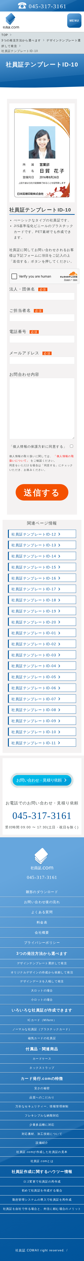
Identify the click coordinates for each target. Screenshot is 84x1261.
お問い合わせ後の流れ (42, 902)
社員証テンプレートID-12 (33, 534)
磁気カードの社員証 (42, 1038)
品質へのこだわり (41, 1097)
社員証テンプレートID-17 (33, 589)
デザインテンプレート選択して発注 (42, 963)
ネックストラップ (41, 1067)
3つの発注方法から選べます (21, 40)
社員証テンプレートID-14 (33, 556)
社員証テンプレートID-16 (33, 578)
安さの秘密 (42, 1088)
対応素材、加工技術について (42, 1134)
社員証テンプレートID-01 (33, 633)
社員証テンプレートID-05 (33, 677)
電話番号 (23, 331)
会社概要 (42, 932)
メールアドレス (29, 353)
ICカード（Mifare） (42, 1020)
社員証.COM (25, 1250)
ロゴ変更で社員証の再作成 (42, 1181)
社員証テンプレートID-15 (33, 567)
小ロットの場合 (42, 999)
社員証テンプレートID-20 (33, 622)
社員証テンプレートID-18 (33, 600)
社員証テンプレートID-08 (33, 710)
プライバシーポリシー (42, 942)
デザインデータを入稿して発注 (42, 981)
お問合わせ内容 (24, 374)
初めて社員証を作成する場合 (42, 1190)
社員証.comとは (42, 1161)
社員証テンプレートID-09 (33, 721)
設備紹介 (42, 1142)
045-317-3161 (48, 6)
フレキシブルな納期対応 (42, 1115)
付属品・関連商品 (42, 1049)
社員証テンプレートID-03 (33, 655)
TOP (4, 35)
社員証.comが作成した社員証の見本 (41, 1152)
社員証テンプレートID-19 (33, 611)
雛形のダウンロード (42, 892)
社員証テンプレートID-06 (33, 688)
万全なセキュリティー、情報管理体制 (42, 1106)
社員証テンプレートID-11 (33, 743)
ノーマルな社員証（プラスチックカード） (42, 1029)
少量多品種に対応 (41, 1124)
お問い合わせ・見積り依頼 (39, 780)
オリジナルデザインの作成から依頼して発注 (42, 972)
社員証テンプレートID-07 (33, 699)
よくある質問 (42, 912)
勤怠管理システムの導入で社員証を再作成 (42, 1199)
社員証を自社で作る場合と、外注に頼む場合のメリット (42, 1208)
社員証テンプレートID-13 (33, 545)
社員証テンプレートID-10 (33, 732)
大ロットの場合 (42, 990)
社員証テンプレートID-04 (33, 666)
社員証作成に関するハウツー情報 (42, 1172)
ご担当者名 (25, 310)
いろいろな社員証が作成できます (42, 1010)
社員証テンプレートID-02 (33, 644)
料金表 (42, 922)
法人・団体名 (27, 289)
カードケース (42, 1058)
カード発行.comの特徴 (42, 1079)
